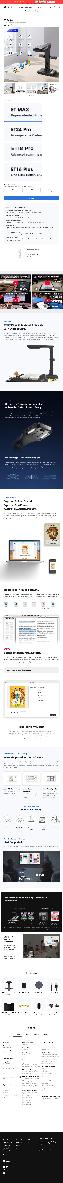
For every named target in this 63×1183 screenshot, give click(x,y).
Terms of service (7, 1142)
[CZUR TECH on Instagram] (4, 1170)
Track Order (18, 1148)
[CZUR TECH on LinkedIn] (7, 1170)
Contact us (29, 1139)
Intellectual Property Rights (7, 1149)
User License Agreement (6, 1154)
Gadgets (28, 11)
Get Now (50, 2)
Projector (39, 7)
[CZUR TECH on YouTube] (4, 1173)
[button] (30, 95)
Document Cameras (25, 7)
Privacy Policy (6, 1145)
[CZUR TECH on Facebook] (4, 1167)
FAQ (28, 1142)
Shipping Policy (19, 1139)
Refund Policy (18, 1142)
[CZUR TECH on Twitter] (7, 1167)
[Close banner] (61, 2)
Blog (36, 11)
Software (17, 1145)
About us (5, 1139)
